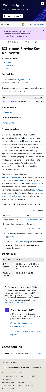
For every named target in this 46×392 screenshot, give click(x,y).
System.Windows (24, 80)
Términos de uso (8, 386)
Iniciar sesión (39, 24)
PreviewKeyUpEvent (34, 220)
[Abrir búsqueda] (31, 24)
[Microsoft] (23, 24)
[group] (23, 101)
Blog (21, 376)
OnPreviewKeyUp (20, 242)
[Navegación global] (2, 24)
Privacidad (6, 379)
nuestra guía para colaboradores (22, 301)
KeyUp (27, 141)
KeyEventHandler (9, 112)
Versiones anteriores (9, 376)
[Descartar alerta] (42, 3)
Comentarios (8, 66)
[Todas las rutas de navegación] (4, 42)
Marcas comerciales (24, 386)
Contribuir (31, 376)
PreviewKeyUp (8, 123)
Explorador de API (20, 42)
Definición (7, 63)
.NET (9, 42)
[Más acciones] (42, 42)
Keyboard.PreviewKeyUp (12, 177)
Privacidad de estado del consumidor (16, 382)
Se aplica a (8, 69)
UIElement (35, 183)
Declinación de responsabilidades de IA (16, 373)
